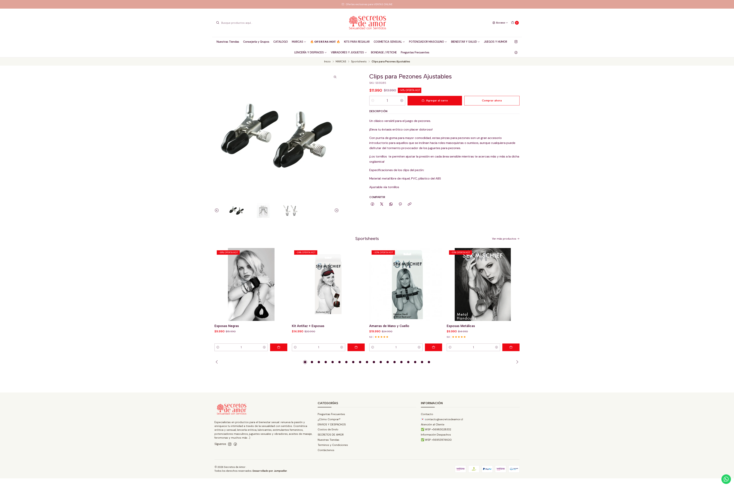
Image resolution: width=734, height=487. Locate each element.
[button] (305, 362)
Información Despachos (436, 434)
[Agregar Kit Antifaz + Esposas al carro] (356, 347)
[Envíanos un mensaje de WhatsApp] (726, 479)
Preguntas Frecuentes (415, 52)
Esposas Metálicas (461, 326)
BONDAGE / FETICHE (384, 52)
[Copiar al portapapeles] (409, 204)
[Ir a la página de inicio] (367, 22)
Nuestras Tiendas (228, 41)
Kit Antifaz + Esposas (308, 326)
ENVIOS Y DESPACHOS (332, 424)
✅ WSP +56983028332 (436, 429)
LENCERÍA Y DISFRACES (309, 52)
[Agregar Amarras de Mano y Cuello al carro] (433, 347)
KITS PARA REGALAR (357, 41)
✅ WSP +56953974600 (436, 439)
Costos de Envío (328, 429)
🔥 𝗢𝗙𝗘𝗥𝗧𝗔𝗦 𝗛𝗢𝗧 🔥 (325, 41)
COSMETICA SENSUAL (388, 41)
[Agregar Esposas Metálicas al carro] (511, 347)
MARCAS (297, 41)
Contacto (427, 414)
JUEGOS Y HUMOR (495, 41)
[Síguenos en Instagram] (516, 41)
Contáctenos (326, 450)
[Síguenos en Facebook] (516, 52)
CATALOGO (280, 41)
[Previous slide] (217, 210)
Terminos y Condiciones (333, 445)
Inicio (327, 61)
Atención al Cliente (432, 424)
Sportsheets (359, 61)
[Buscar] (217, 23)
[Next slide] (336, 210)
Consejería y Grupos (256, 41)
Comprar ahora (492, 100)
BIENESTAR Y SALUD (464, 41)
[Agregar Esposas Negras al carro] (278, 347)
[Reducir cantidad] (372, 100)
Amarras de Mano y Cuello (389, 326)
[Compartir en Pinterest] (400, 204)
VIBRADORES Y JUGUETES (347, 52)
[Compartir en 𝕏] (381, 204)
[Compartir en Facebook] (372, 204)
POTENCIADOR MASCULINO (426, 41)
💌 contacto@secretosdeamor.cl (442, 419)
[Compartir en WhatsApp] (391, 204)
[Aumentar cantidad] (402, 100)
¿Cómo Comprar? (329, 419)
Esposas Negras (226, 326)
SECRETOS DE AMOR (331, 434)
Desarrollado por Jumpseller (270, 470)
